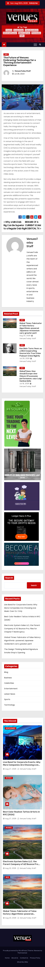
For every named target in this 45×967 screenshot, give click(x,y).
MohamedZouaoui (10, 33)
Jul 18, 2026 (24, 383)
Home (7, 958)
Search (9, 578)
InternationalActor (31, 30)
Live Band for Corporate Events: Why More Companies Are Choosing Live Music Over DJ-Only (20, 607)
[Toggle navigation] (35, 44)
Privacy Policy (35, 958)
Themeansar (22, 953)
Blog (6, 54)
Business (8, 677)
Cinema (9, 30)
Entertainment (11, 688)
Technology (9, 705)
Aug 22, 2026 (10, 868)
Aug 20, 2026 (25, 335)
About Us (14, 958)
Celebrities (9, 683)
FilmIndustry (36, 33)
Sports (7, 699)
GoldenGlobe (18, 30)
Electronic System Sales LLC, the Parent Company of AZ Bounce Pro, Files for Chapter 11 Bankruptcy (22, 628)
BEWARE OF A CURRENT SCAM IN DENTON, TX (33, 225)
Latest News (9, 694)
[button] (40, 44)
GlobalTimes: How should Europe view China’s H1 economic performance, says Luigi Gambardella (31, 376)
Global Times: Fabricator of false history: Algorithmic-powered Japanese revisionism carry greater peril (31, 328)
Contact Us (24, 958)
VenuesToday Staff (23, 71)
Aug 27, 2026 (10, 769)
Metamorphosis (24, 33)
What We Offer (22, 962)
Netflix (22, 36)
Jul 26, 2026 (25, 358)
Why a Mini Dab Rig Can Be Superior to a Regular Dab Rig (14, 225)
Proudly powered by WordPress (15, 950)
